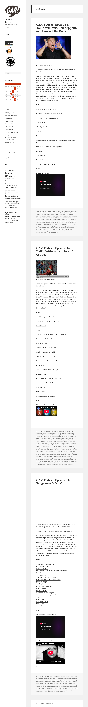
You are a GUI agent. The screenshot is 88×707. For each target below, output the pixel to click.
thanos (41, 691)
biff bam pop (10, 176)
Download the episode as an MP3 (46, 279)
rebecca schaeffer (59, 227)
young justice (57, 464)
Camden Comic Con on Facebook (46, 348)
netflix (18, 208)
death (66, 214)
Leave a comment (53, 232)
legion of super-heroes (61, 449)
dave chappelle (40, 681)
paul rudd (38, 456)
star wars (7, 214)
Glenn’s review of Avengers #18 (46, 595)
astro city (60, 211)
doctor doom (14, 192)
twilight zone (39, 232)
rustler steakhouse (63, 458)
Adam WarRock (41, 588)
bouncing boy (57, 436)
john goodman (73, 221)
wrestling (15, 220)
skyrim (41, 459)
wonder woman (8, 220)
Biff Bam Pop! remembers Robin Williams (49, 114)
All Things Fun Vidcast (11, 115)
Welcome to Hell (9, 142)
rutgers (70, 458)
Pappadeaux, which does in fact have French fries (51, 571)
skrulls (38, 690)
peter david (50, 456)
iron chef (69, 446)
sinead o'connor (65, 229)
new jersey (43, 688)
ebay (61, 216)
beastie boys (66, 678)
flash (18, 196)
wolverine (48, 464)
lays (66, 222)
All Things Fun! (41, 326)
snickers (72, 229)
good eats (53, 443)
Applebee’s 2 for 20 (42, 601)
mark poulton (66, 451)
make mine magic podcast (46, 451)
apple (41, 435)
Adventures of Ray (10, 152)
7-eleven (49, 431)
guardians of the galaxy (55, 217)
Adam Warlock (41, 599)
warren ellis (12, 218)
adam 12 (54, 431)
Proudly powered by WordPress (44, 703)
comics (7, 190)
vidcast (67, 463)
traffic (45, 691)
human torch (39, 446)
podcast (56, 456)
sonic (41, 690)
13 (10, 94)
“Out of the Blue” (41, 122)
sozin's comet (52, 690)
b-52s (64, 211)
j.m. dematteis (47, 221)
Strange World (9, 135)
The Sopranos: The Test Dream (45, 564)
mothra (38, 688)
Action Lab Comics (42, 568)
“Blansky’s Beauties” (42, 127)
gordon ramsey (60, 443)
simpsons (58, 229)
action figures (56, 676)
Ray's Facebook (9, 155)
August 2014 (13, 84)
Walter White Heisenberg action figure (48, 579)
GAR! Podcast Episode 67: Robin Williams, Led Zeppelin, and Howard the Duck (57, 28)
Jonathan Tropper (41, 582)
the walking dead (65, 461)
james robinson (43, 448)
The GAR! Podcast (9, 20)
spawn (38, 231)
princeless (65, 688)
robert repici (51, 458)
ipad (66, 446)
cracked (38, 214)
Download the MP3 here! (44, 65)
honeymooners (48, 219)
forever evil (67, 441)
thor (19, 216)
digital (69, 440)
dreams (53, 681)
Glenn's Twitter (9, 129)
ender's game (39, 683)
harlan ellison (71, 217)
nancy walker (42, 226)
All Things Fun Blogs (10, 113)
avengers (9, 170)
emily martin (69, 681)
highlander (72, 445)
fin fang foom (59, 441)
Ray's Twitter (8, 158)
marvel (14, 205)
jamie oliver (51, 448)
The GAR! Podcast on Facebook (45, 164)
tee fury (59, 461)
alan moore (8, 168)
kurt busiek (49, 222)
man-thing (41, 224)
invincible (73, 219)
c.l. (75, 436)
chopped (53, 438)
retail (70, 688)
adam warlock (73, 676)
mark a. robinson (58, 451)
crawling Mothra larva (43, 584)
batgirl (45, 435)
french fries (13, 198)
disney (38, 216)
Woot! (38, 330)
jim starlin (60, 221)
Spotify (38, 131)
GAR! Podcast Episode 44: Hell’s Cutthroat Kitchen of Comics (54, 251)
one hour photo (64, 226)
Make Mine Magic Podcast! (12, 132)
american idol (65, 433)
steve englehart (13, 214)
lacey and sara (56, 222)
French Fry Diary (9, 121)
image (63, 219)
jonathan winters (40, 222)
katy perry (60, 686)
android (72, 433)
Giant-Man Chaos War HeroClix (46, 577)
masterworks (56, 453)
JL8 (37, 136)
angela (38, 435)
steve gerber (54, 231)
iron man (13, 200)
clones (62, 680)
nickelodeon (49, 226)
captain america (11, 187)
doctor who (7, 193)
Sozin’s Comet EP (41, 590)
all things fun (13, 168)
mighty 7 (63, 453)
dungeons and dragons (53, 216)
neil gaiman (57, 454)
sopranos (46, 690)
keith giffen (51, 449)
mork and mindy (66, 224)
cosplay (57, 438)
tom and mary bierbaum (52, 463)
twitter (6, 218)
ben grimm (63, 435)
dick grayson (64, 440)
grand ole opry (40, 685)
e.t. (61, 681)
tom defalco (62, 463)
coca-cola (67, 680)
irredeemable (39, 221)
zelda (45, 232)
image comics (46, 446)
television (15, 216)
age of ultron (60, 431)
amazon (17, 168)
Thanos (38, 597)
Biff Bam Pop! (8, 118)
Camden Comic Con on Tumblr (45, 352)
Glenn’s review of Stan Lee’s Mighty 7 (47, 361)
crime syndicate (64, 438)
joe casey (59, 448)
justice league (17, 203)
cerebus (48, 438)
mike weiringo (69, 453)
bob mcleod (51, 436)
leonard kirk (70, 449)
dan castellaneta (51, 214)
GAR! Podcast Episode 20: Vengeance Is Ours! (53, 481)
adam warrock (40, 678)
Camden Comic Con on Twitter (45, 356)
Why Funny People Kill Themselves (47, 118)
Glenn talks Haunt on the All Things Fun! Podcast (51, 334)
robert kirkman (43, 458)
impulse (53, 446)
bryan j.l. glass (65, 436)
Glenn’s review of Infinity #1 (45, 593)
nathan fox (51, 454)
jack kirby (8, 202)
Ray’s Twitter (40, 160)
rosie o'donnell (45, 229)
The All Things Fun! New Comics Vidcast (48, 321)
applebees (47, 678)
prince (7, 210)
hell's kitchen (65, 445)
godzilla (65, 683)
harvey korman (40, 219)
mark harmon (47, 224)
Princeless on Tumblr (43, 566)
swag (37, 691)
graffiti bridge (71, 683)
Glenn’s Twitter (41, 155)
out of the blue (73, 226)
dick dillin (58, 440)
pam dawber (39, 227)
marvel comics (11, 208)
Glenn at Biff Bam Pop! (11, 124)
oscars (68, 454)
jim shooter (54, 221)
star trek (58, 690)
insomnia (68, 219)
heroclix (46, 685)
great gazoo (46, 217)
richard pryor (67, 227)
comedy (74, 213)
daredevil (13, 190)
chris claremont (56, 680)
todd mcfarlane (64, 231)
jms (55, 448)
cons (75, 680)
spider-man (10, 212)
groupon (43, 445)
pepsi (56, 688)
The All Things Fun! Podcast (45, 317)
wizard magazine (40, 464)
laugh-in (62, 222)
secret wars (12, 210)
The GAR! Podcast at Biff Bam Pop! (47, 370)
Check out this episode (43, 667)
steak (71, 459)
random (52, 227)
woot (52, 464)
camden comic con (11, 185)
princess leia (61, 456)
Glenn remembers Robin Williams (46, 109)
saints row (74, 688)
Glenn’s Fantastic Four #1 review (46, 339)
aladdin (55, 211)
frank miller (8, 198)
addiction (50, 211)
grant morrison (7, 199)
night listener (56, 226)
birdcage (47, 213)
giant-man (53, 683)
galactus (48, 443)
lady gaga (66, 686)
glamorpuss (59, 683)
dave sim (43, 440)
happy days (65, 217)
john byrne (15, 202)
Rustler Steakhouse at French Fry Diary (48, 378)
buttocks (72, 436)
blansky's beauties (55, 213)
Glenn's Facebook (9, 126)
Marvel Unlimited (41, 343)
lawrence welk (73, 686)
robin (56, 458)
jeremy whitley (72, 685)
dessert (53, 440)
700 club (50, 676)
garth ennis (18, 198)
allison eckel (51, 433)
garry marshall (72, 216)
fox (71, 441)
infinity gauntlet (53, 685)
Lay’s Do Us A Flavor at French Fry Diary (49, 147)
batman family (56, 435)
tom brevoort (71, 231)
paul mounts (74, 454)
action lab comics (65, 676)
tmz (59, 231)
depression (71, 214)
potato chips (46, 227)
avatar (55, 678)
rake (66, 456)
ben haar (69, 435)
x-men (10, 223)
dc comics (8, 192)
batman (8, 173)
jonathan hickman (9, 203)
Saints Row (39, 573)
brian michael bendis (65, 213)
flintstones (65, 216)
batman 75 (69, 211)
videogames (73, 463)
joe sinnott (65, 448)
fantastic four (11, 196)
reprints (70, 456)
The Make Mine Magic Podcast (45, 383)
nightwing (63, 454)
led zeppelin (71, 222)
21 (13, 97)
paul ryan (44, 456)
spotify (48, 231)
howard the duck (57, 219)
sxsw (55, 461)
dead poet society (60, 214)
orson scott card (51, 688)
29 (15, 99)
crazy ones (43, 214)
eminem (75, 681)
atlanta (52, 678)
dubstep (58, 681)
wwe (6, 223)
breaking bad (10, 178)
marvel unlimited (48, 453)
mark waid (8, 205)
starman (67, 459)
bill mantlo (41, 213)
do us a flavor (43, 216)
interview (60, 685)
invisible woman (60, 446)
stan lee (18, 212)
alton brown (58, 433)
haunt (59, 445)
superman (8, 216)
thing (72, 461)
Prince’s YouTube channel (44, 586)
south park (47, 459)
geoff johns (39, 217)
